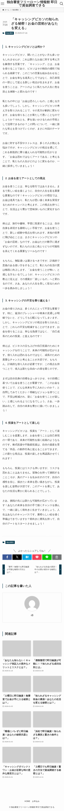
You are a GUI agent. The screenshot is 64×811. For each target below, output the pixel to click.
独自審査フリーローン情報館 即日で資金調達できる (32, 3)
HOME (27, 801)
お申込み (35, 801)
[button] (7, 557)
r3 (32, 615)
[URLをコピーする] (57, 557)
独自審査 (9, 33)
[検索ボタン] (61, 3)
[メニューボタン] (2, 3)
